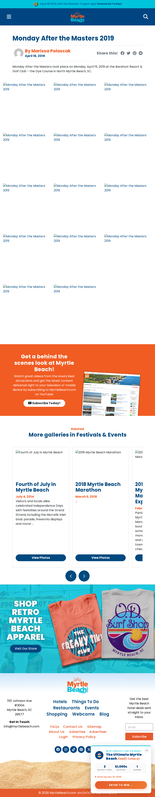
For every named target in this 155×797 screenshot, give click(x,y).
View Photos (41, 558)
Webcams (83, 714)
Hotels (60, 702)
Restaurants (66, 708)
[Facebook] (58, 749)
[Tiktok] (73, 749)
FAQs (54, 726)
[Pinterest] (81, 749)
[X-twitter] (89, 749)
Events (92, 708)
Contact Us (72, 726)
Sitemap (94, 726)
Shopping (56, 714)
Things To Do (85, 702)
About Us (56, 731)
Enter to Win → (121, 785)
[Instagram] (65, 749)
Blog (104, 714)
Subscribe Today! (46, 403)
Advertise (77, 731)
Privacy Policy (84, 736)
